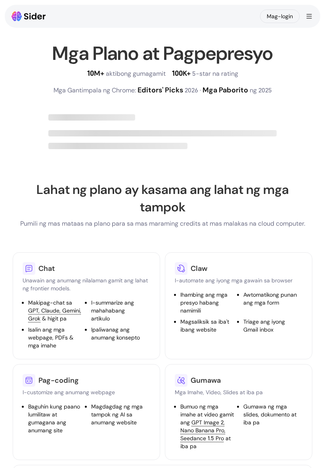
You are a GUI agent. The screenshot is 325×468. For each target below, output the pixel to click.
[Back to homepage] (28, 16)
